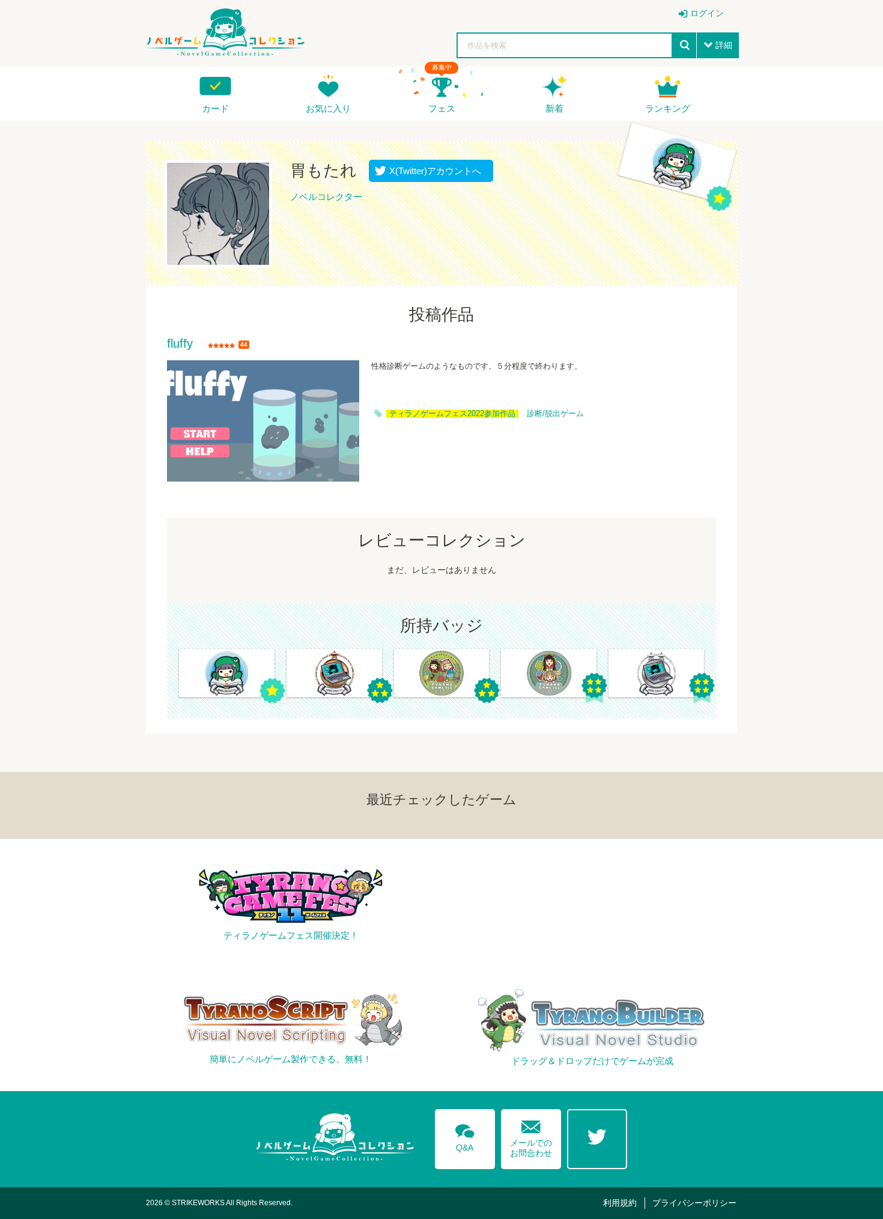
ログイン (707, 13)
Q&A (465, 1135)
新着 (554, 108)
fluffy (180, 344)
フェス (441, 108)
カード (215, 108)
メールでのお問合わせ (531, 1136)
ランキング (667, 108)
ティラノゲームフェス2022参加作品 (452, 414)
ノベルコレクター (326, 197)
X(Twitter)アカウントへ (432, 170)
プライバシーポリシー (694, 1203)
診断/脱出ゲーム (555, 414)
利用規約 (620, 1203)
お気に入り (328, 108)
